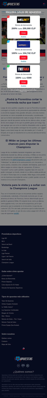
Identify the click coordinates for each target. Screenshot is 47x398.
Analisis (23, 36)
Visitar (23, 33)
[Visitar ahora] (23, 19)
